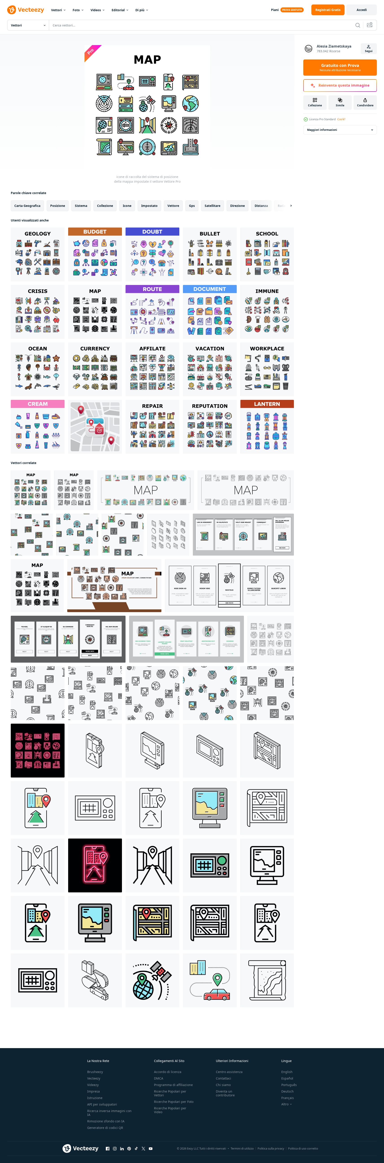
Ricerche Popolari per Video (170, 1110)
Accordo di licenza (167, 1072)
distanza (261, 206)
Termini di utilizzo (242, 1148)
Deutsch (287, 1091)
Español (287, 1078)
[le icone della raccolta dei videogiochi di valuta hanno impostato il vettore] (95, 369)
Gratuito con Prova (340, 67)
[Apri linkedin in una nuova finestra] (122, 1148)
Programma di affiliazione (173, 1085)
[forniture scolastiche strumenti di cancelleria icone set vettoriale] (267, 254)
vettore (173, 206)
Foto (76, 10)
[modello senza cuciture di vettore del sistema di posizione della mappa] (32, 535)
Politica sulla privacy (271, 1148)
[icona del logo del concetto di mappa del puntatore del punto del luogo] (95, 427)
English (287, 1072)
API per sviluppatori (102, 1104)
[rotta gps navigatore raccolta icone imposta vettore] (152, 312)
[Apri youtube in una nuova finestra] (150, 1148)
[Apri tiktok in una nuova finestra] (136, 1148)
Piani (275, 10)
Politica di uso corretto (303, 1148)
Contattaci (223, 1078)
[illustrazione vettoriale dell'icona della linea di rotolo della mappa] (267, 980)
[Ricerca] (357, 25)
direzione (237, 206)
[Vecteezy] (25, 9)
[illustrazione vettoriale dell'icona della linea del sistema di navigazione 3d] (38, 865)
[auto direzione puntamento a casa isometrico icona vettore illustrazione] (95, 980)
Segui (369, 51)
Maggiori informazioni (322, 130)
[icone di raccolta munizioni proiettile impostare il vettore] (210, 254)
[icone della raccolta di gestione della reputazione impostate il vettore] (210, 427)
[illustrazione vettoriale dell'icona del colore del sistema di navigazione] (210, 865)
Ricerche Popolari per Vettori (170, 1093)
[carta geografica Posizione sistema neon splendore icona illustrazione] (38, 751)
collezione (105, 206)
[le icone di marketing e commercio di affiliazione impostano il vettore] (152, 369)
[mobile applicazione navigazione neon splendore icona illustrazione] (95, 865)
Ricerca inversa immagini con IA (109, 1113)
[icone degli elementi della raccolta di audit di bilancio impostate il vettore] (95, 254)
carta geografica (27, 206)
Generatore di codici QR (105, 1128)
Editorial (118, 10)
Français (287, 1098)
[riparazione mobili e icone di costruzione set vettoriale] (152, 427)
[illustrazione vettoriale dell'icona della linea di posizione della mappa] (267, 808)
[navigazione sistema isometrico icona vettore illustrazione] (210, 751)
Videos (96, 10)
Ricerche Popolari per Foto (173, 1101)
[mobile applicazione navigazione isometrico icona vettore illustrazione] (95, 751)
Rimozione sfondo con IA (105, 1121)
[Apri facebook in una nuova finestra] (107, 1148)
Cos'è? (341, 119)
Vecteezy (93, 1078)
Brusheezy (95, 1072)
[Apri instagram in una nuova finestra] (115, 1148)
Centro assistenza (229, 1072)
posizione (57, 206)
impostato (149, 206)
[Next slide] (287, 205)
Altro (285, 1104)
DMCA (158, 1078)
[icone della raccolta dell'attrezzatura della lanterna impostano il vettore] (267, 427)
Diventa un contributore (225, 1093)
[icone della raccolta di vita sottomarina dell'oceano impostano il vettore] (38, 369)
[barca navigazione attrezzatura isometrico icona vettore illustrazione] (152, 751)
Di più (139, 10)
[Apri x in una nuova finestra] (143, 1148)
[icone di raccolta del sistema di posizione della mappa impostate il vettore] (95, 312)
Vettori (56, 10)
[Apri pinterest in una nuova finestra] (129, 1148)
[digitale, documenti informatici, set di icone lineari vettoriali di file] (210, 312)
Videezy (93, 1085)
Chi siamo (223, 1085)
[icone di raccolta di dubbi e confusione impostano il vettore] (152, 254)
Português (289, 1085)
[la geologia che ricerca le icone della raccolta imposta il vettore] (38, 254)
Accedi (362, 10)
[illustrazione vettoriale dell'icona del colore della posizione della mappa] (152, 923)
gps (192, 206)
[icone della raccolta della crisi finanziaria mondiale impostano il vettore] (38, 312)
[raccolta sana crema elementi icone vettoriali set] (38, 427)
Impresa (93, 1091)
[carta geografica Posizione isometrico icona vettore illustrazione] (267, 751)
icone (127, 206)
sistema (81, 206)
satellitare (212, 206)
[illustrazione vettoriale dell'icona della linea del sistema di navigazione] (95, 808)
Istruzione (94, 1098)
